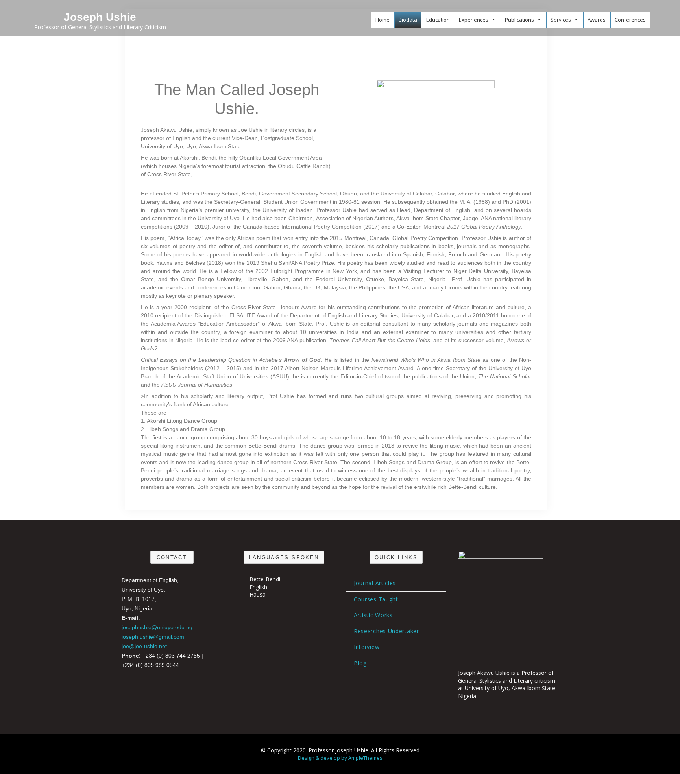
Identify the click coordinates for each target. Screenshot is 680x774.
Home (382, 19)
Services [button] (561, 19)
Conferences (630, 19)
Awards (597, 19)
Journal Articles (375, 583)
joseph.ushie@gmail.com (153, 637)
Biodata (408, 19)
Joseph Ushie (100, 17)
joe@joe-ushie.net (144, 646)
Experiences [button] (473, 19)
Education (438, 19)
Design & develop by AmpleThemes (340, 757)
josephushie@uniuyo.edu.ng (157, 627)
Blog (360, 663)
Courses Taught (376, 599)
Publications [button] (519, 19)
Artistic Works (373, 615)
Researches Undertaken (387, 631)
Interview (366, 647)
